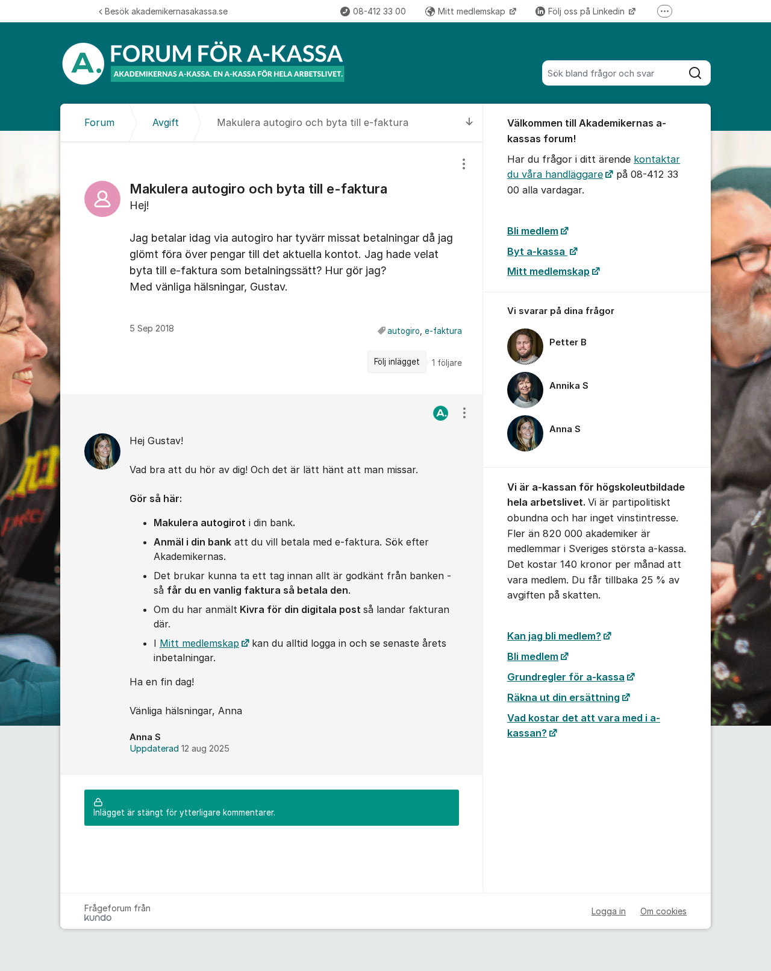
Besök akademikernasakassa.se (166, 11)
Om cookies (663, 911)
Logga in (609, 911)
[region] (271, 268)
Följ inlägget (397, 361)
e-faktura (443, 331)
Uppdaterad (179, 748)
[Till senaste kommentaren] (469, 123)
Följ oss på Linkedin (587, 11)
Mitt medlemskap (473, 11)
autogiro (403, 331)
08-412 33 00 (379, 11)
